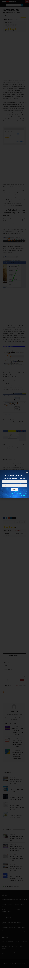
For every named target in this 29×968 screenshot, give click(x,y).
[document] (14, 484)
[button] (27, 471)
